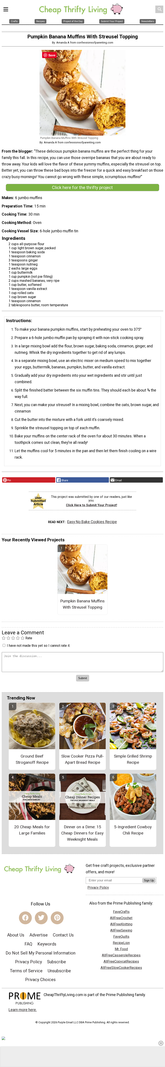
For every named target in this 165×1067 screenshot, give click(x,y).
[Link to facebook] (25, 917)
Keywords (46, 944)
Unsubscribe (59, 970)
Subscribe (56, 961)
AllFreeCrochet (121, 918)
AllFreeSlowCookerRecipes (121, 968)
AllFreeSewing (121, 930)
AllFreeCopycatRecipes (121, 961)
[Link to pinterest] (57, 917)
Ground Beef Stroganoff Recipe (32, 759)
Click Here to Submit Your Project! (91, 505)
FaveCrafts (121, 912)
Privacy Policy (28, 961)
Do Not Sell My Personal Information (40, 953)
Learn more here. (23, 1010)
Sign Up (149, 880)
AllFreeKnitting (121, 924)
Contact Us (63, 935)
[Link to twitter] (41, 917)
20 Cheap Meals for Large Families (32, 830)
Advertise (38, 935)
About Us (15, 935)
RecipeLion (121, 943)
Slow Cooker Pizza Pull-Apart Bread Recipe (82, 759)
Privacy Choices (40, 979)
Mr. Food (121, 949)
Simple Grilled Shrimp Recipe (133, 759)
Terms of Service (26, 970)
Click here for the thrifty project (82, 187)
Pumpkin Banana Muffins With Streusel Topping (82, 604)
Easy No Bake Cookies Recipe (92, 522)
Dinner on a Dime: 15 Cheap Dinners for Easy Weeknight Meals (82, 833)
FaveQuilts (121, 937)
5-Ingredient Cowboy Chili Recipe (133, 830)
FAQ (28, 944)
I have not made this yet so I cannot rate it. (38, 646)
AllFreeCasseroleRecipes (121, 955)
